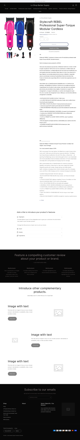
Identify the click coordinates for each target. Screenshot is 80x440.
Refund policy (6, 419)
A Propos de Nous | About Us (9, 408)
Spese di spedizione (44, 34)
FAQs (4, 406)
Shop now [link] (12, 318)
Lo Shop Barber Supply (10, 435)
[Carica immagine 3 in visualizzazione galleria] (23, 55)
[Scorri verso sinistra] (4, 55)
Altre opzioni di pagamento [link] (54, 51)
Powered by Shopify (19, 435)
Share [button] (42, 200)
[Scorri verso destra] (35, 55)
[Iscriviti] (50, 397)
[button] (4, 5)
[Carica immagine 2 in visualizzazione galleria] (16, 55)
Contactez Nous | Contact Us (9, 411)
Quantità (41, 36)
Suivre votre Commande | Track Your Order (10, 414)
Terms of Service (7, 417)
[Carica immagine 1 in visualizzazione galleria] (9, 55)
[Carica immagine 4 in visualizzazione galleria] (30, 55)
